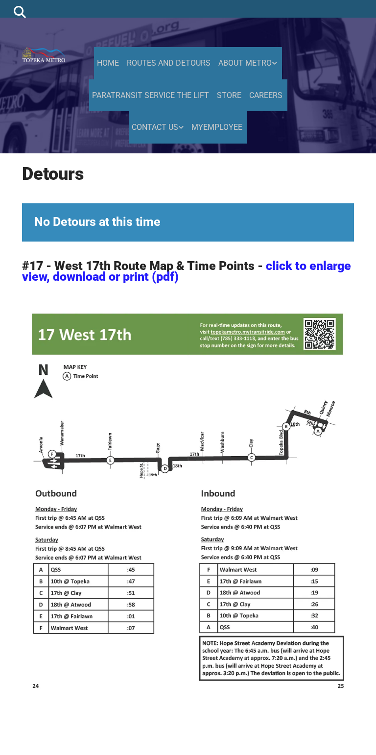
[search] (20, 11)
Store (229, 95)
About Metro (245, 63)
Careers (265, 95)
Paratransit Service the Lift (150, 95)
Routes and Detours (169, 63)
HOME (108, 63)
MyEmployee (216, 127)
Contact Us (155, 127)
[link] (248, 63)
